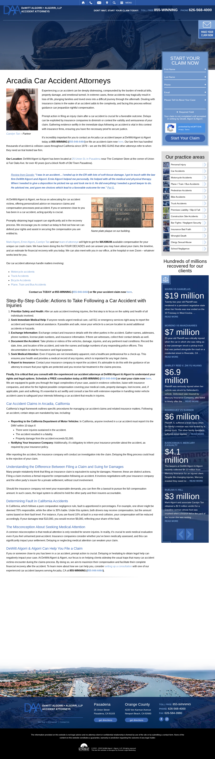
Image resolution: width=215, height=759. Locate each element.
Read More (171, 316)
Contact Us (64, 722)
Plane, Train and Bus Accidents (28, 284)
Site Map (41, 722)
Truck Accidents (20, 276)
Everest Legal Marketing (127, 750)
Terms (187, 129)
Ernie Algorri (28, 242)
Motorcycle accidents (22, 271)
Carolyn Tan (13, 133)
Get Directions (105, 720)
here (120, 141)
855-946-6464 (77, 141)
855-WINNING (166, 10)
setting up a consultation (118, 566)
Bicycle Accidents (21, 280)
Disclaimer (52, 722)
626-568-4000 (200, 10)
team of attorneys (68, 242)
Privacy (181, 129)
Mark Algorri (13, 242)
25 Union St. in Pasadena (86, 158)
